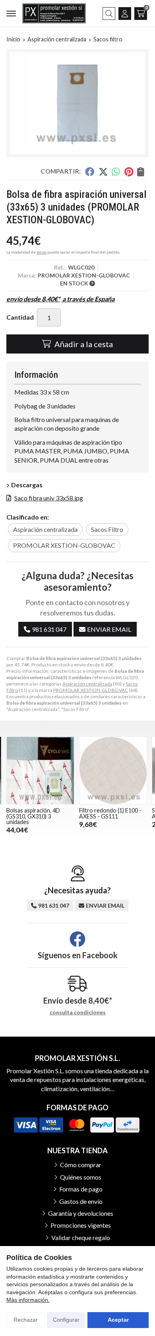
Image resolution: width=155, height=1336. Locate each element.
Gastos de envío (81, 1201)
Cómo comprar (80, 1164)
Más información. (28, 1300)
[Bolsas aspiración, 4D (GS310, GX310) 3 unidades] (40, 770)
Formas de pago (81, 1189)
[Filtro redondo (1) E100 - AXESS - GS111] (113, 770)
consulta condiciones (78, 1012)
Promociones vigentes (80, 1225)
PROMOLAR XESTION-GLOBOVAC (90, 690)
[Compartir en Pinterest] (128, 171)
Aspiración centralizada (87, 684)
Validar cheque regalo (80, 1237)
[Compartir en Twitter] (103, 171)
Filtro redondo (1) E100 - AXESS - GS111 (110, 813)
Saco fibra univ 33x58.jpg (48, 498)
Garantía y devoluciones (80, 1213)
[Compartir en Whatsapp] (116, 171)
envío (41, 252)
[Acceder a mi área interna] (124, 13)
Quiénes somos (80, 1177)
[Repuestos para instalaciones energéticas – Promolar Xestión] (54, 13)
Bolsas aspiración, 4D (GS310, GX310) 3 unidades (33, 816)
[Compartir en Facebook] (89, 171)
